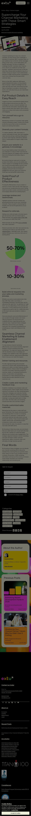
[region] (15, 807)
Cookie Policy (14, 810)
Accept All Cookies (15, 813)
